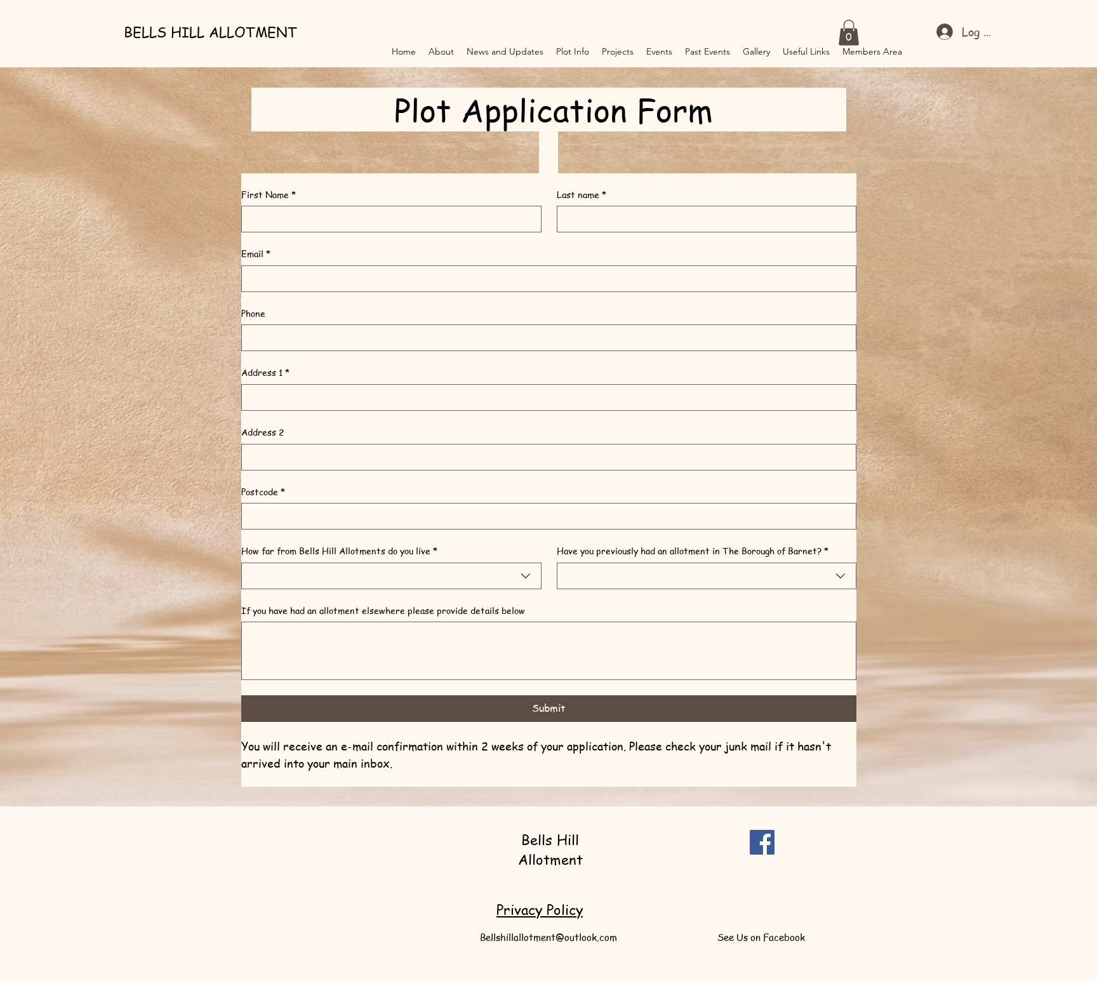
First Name (268, 195)
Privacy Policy (539, 909)
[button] (849, 33)
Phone (253, 313)
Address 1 (265, 372)
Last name (581, 195)
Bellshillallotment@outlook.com (548, 937)
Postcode (263, 492)
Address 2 (262, 432)
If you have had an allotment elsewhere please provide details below (383, 610)
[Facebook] (762, 842)
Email (255, 254)
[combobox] (391, 576)
